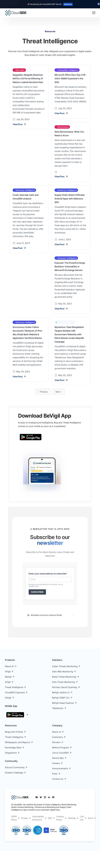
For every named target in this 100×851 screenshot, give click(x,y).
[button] (93, 13)
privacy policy (67, 615)
